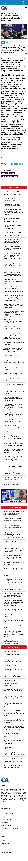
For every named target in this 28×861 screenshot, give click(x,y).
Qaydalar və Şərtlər (7, 850)
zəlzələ (12, 173)
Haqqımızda (5, 843)
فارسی (17, 2)
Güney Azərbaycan (7, 813)
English (24, 2)
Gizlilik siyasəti (5, 847)
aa (7, 42)
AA (3, 42)
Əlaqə (3, 840)
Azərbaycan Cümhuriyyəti (9, 828)
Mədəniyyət (5, 822)
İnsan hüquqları (6, 825)
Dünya (3, 816)
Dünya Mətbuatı (6, 819)
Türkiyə (4, 173)
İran (2, 831)
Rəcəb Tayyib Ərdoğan (9, 176)
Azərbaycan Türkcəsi (5, 2)
